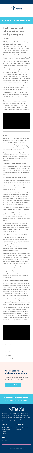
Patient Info (20, 425)
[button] (16, 13)
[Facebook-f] (16, 2)
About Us (5, 425)
